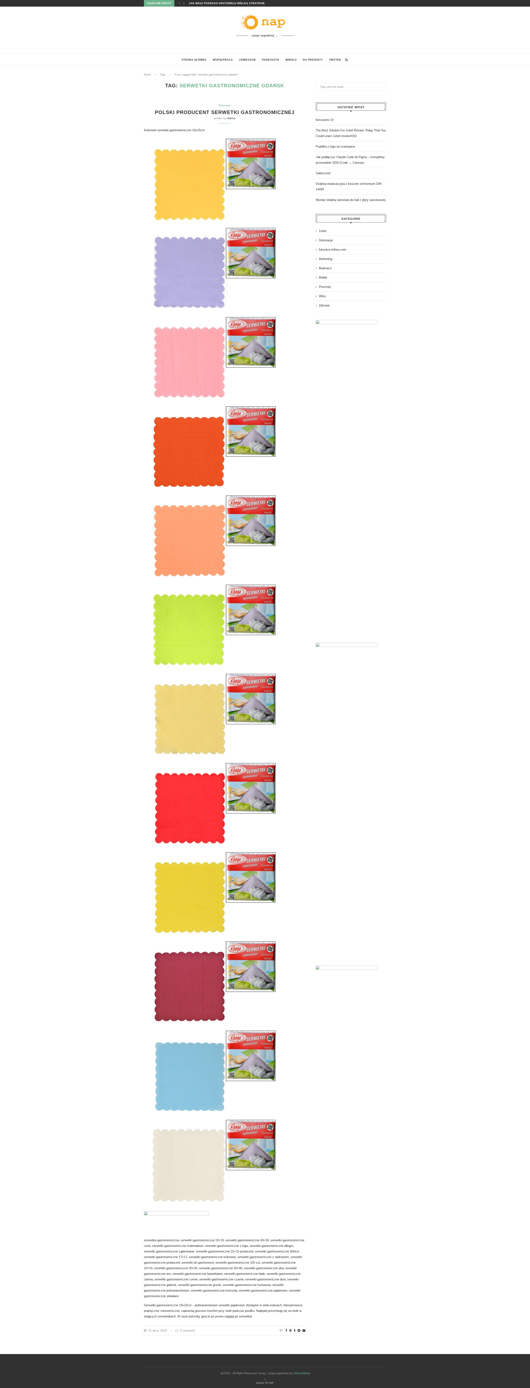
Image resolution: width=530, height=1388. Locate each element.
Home (147, 74)
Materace (325, 268)
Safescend (323, 173)
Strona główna (194, 59)
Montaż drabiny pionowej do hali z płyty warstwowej (350, 200)
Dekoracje (225, 105)
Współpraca (223, 59)
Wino (322, 296)
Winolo (291, 59)
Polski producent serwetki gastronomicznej (224, 112)
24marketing (301, 1373)
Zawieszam (247, 59)
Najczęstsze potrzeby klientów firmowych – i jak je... (232, 3)
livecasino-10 (325, 119)
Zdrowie (324, 305)
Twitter (335, 59)
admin (231, 118)
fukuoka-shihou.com (332, 249)
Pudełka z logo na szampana (335, 146)
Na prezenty (313, 59)
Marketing (325, 259)
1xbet (322, 231)
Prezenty (325, 286)
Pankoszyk (270, 59)
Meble (323, 277)
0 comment (187, 1330)
